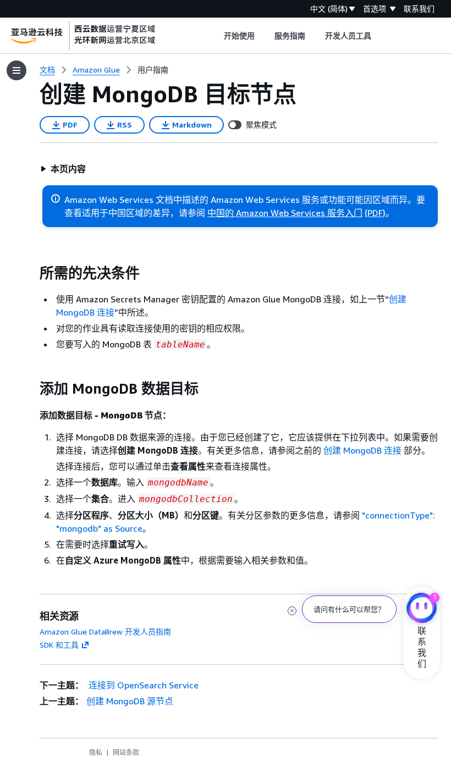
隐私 (95, 752)
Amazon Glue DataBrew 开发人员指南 (105, 631)
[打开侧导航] (16, 70)
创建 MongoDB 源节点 (129, 701)
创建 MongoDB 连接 (362, 450)
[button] (63, 168)
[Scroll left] (215, 36)
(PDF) (375, 212)
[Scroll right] (380, 36)
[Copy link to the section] (30, 273)
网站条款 (126, 752)
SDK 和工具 (59, 644)
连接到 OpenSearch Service (142, 685)
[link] (153, 69)
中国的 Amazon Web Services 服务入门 (284, 212)
